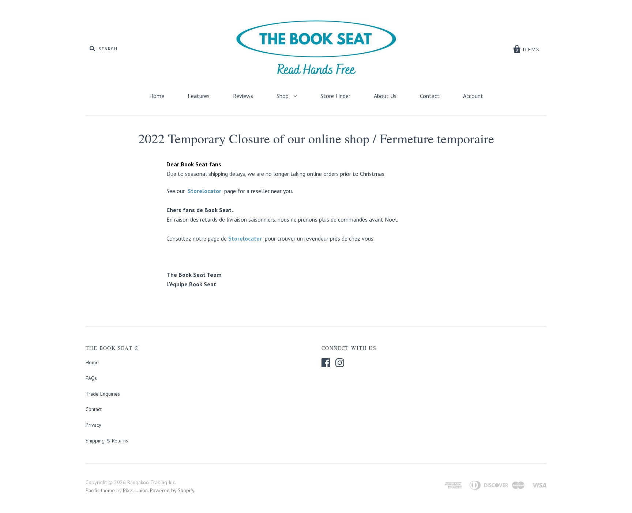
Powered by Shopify (172, 490)
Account (473, 95)
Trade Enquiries (103, 394)
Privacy (93, 425)
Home (156, 95)
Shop (283, 95)
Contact (430, 95)
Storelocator (204, 191)
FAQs (91, 378)
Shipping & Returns (107, 440)
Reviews (243, 95)
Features (199, 95)
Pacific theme (100, 490)
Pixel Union (135, 490)
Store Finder (335, 95)
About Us (385, 95)
